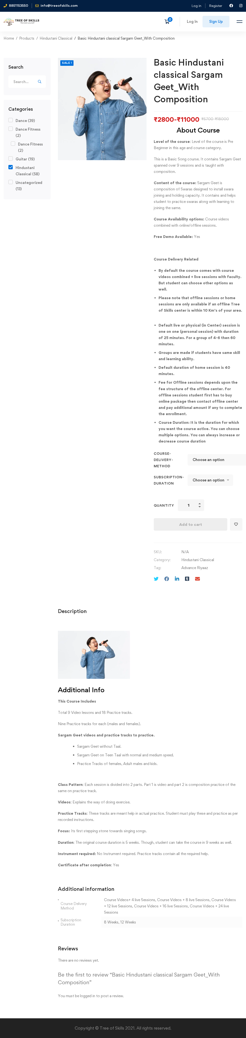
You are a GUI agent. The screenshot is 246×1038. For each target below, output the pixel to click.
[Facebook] (167, 578)
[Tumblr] (187, 578)
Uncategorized (29, 185)
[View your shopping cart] (168, 21)
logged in (87, 996)
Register (215, 6)
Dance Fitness (28, 132)
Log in (196, 6)
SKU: (158, 552)
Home (9, 38)
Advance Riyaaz (194, 567)
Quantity (164, 505)
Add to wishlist (236, 524)
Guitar (25, 159)
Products (26, 38)
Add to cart (190, 524)
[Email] (197, 578)
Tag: (157, 567)
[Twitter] (156, 578)
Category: (162, 560)
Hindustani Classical (56, 38)
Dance (25, 120)
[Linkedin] (177, 578)
